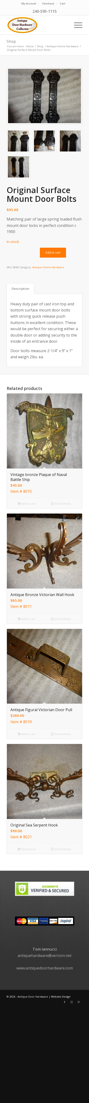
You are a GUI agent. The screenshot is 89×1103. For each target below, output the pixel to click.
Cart (62, 3)
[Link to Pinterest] (78, 1002)
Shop (11, 41)
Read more (28, 849)
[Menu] (75, 25)
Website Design (60, 996)
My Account (28, 3)
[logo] (37, 25)
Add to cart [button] (28, 503)
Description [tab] (20, 288)
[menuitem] (29, 3)
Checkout (48, 3)
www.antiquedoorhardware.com (44, 968)
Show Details (62, 503)
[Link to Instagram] (71, 1002)
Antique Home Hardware (48, 267)
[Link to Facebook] (64, 1002)
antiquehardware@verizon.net (44, 955)
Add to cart (53, 253)
